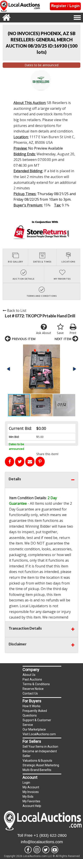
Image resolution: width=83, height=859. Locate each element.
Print (72, 333)
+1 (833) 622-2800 (50, 835)
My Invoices (31, 792)
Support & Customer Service (37, 722)
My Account (31, 787)
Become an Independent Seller (40, 753)
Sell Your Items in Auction (40, 746)
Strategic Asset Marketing (41, 765)
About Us (29, 675)
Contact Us (30, 693)
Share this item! (47, 454)
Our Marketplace (34, 729)
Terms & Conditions (36, 684)
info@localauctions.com (42, 842)
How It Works (32, 706)
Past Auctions (32, 679)
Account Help (32, 806)
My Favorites (31, 801)
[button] (41, 369)
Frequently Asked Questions (35, 713)
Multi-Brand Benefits (37, 770)
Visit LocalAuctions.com (39, 734)
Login (26, 782)
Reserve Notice (33, 689)
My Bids (28, 796)
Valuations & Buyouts (37, 760)
